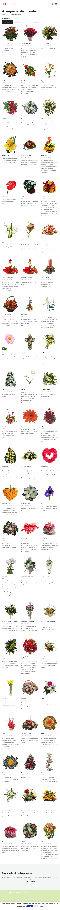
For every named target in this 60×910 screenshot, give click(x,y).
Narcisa (4, 698)
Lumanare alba (45, 576)
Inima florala (44, 466)
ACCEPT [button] (30, 906)
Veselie (43, 841)
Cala (3, 240)
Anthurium (5, 196)
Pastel (42, 698)
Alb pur (23, 118)
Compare (7, 22)
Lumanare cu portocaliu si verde (48, 622)
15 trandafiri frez (45, 43)
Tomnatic (43, 806)
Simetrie (43, 733)
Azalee (23, 196)
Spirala (43, 772)
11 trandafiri (5, 43)
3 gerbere (24, 80)
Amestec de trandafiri (27, 155)
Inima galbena (6, 503)
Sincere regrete (25, 772)
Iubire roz (24, 538)
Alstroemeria (5, 155)
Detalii (41, 906)
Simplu (4, 772)
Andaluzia (43, 155)
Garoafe (4, 426)
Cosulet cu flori (45, 240)
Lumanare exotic (6, 656)
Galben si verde (45, 389)
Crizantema (5, 352)
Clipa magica (25, 240)
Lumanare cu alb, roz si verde (10, 621)
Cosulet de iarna (45, 277)
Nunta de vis (24, 698)
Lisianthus (4, 576)
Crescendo (24, 314)
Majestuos (44, 656)
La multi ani (44, 538)
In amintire (5, 466)
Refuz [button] (36, 906)
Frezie (23, 389)
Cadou (43, 196)
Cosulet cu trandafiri (7, 277)
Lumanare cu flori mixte (27, 621)
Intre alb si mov (25, 503)
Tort (3, 841)
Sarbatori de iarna (26, 733)
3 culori (4, 80)
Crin (42, 314)
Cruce (23, 352)
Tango (23, 806)
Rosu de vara (5, 733)
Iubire (3, 538)
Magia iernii (24, 656)
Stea (3, 806)
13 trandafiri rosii (26, 43)
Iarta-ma (43, 426)
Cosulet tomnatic (6, 314)
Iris (42, 503)
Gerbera (23, 426)
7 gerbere (43, 80)
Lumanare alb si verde (27, 576)
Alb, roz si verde (45, 118)
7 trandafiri (5, 118)
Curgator (43, 352)
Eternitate (4, 389)
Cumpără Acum (30, 881)
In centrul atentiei (26, 466)
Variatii (23, 841)
